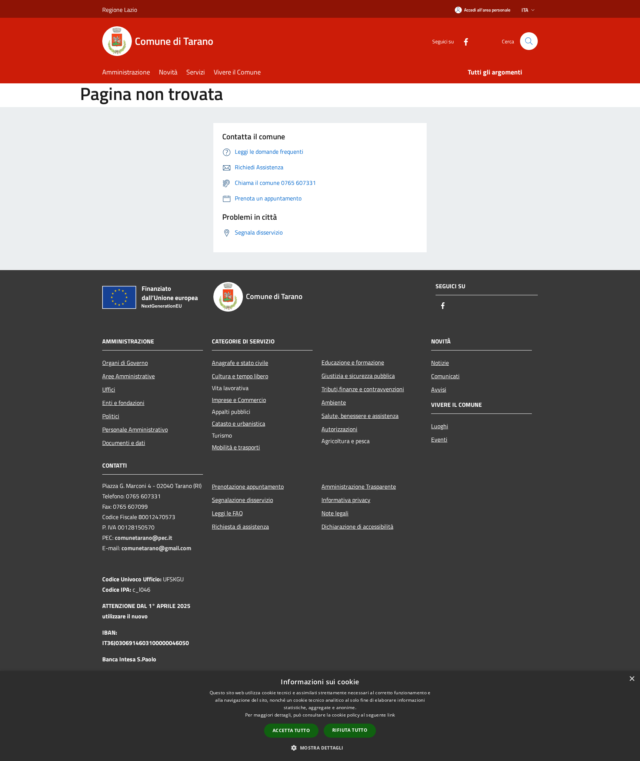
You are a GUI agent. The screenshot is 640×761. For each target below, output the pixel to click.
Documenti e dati (123, 442)
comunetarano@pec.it (143, 537)
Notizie (440, 362)
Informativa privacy (345, 499)
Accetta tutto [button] (291, 730)
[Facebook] (463, 41)
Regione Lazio (119, 9)
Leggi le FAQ (227, 513)
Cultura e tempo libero (240, 376)
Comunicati (445, 376)
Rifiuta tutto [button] (349, 730)
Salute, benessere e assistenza (360, 415)
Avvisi (438, 389)
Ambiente (333, 402)
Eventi (439, 439)
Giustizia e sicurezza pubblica (358, 375)
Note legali (335, 513)
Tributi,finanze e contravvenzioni (362, 389)
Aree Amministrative (128, 376)
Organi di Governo (125, 362)
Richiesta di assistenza (240, 526)
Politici (110, 416)
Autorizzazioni (339, 429)
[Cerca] (529, 41)
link (391, 715)
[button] (320, 747)
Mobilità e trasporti (236, 447)
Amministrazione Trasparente (358, 486)
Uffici (108, 389)
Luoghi (439, 426)
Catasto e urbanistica (238, 423)
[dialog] (320, 716)
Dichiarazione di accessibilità (357, 526)
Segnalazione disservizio (242, 499)
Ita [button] (524, 10)
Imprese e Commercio (239, 399)
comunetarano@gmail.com (156, 548)
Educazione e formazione (352, 362)
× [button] (631, 679)
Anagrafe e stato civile (240, 362)
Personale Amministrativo (135, 429)
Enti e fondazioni (123, 402)
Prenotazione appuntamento (248, 486)
